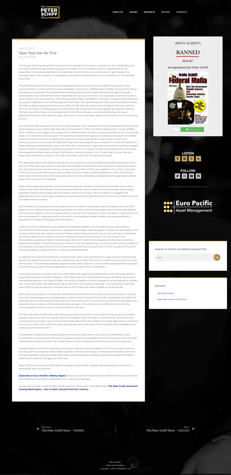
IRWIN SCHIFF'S (188, 43)
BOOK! (187, 61)
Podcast (118, 11)
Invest (165, 11)
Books (133, 11)
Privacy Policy (115, 462)
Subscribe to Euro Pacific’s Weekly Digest (42, 375)
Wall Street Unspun (166, 293)
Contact (181, 11)
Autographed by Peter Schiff (188, 67)
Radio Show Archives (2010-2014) (172, 299)
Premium (149, 11)
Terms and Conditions (115, 465)
